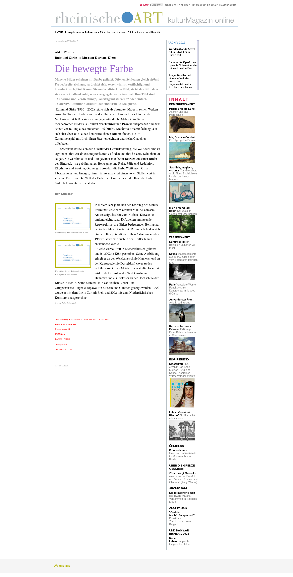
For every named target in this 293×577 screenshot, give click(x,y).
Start (146, 5)
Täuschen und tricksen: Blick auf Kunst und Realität (114, 32)
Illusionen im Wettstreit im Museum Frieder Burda (182, 455)
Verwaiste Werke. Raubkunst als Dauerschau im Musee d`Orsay (183, 289)
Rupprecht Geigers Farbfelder (180, 541)
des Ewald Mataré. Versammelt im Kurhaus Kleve (183, 497)
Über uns (171, 5)
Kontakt (213, 5)
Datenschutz (228, 5)
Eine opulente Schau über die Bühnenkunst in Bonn (183, 65)
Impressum (199, 5)
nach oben (64, 566)
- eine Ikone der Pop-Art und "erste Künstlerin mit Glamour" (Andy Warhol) (183, 478)
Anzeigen (184, 5)
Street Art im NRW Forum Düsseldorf (182, 52)
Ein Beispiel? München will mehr (182, 244)
